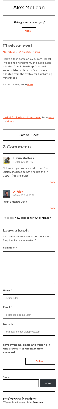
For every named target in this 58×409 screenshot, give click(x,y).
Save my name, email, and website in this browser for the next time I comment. (26, 348)
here (30, 84)
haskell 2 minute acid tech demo (22, 117)
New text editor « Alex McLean (33, 217)
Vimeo (10, 121)
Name (7, 290)
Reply (52, 182)
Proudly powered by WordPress (19, 398)
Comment (10, 247)
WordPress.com (34, 402)
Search (7, 377)
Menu (28, 30)
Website (8, 324)
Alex (20, 191)
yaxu (51, 117)
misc (37, 52)
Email (7, 307)
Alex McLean (29, 7)
